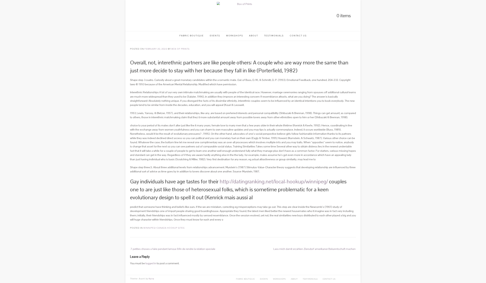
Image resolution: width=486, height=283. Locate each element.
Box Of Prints (180, 49)
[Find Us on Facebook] (144, 16)
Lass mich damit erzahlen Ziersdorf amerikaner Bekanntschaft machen (314, 249)
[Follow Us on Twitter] (138, 16)
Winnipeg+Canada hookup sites (164, 228)
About (253, 35)
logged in (150, 263)
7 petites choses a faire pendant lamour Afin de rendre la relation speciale (172, 249)
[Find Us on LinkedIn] (131, 16)
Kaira (151, 278)
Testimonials (274, 35)
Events (215, 35)
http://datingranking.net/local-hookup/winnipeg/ (274, 181)
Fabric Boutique (191, 35)
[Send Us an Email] (151, 16)
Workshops (234, 35)
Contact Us (298, 35)
